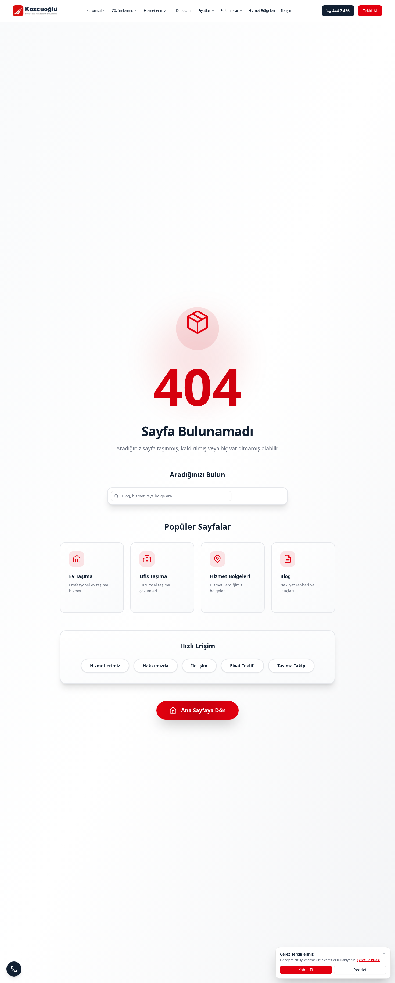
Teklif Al (370, 10)
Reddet (360, 969)
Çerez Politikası (368, 960)
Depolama (184, 10)
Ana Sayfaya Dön (203, 710)
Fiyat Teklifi (242, 666)
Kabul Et (305, 969)
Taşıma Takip (291, 666)
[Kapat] (384, 954)
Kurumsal (94, 10)
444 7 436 (341, 10)
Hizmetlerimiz (155, 10)
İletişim (286, 10)
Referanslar (229, 10)
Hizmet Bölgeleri (262, 10)
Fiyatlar (204, 10)
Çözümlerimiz (123, 10)
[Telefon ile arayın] (13, 969)
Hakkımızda (155, 666)
